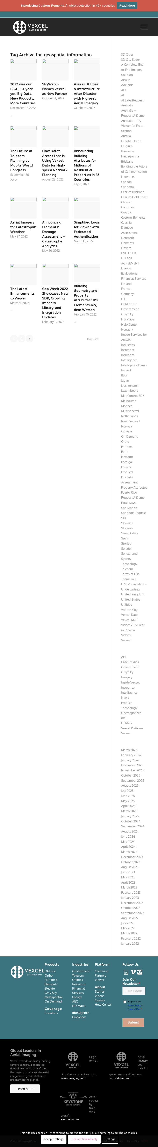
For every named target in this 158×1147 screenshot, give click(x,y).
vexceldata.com (119, 1078)
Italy (124, 375)
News (125, 698)
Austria (126, 136)
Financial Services (133, 279)
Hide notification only (84, 1139)
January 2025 (130, 816)
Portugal (127, 462)
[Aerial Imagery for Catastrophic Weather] (23, 208)
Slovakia (127, 523)
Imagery (126, 677)
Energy (126, 268)
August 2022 (129, 918)
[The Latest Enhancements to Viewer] (23, 274)
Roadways (128, 503)
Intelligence (129, 360)
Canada (126, 182)
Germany (127, 294)
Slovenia (127, 528)
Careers (100, 1000)
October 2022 (130, 908)
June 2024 (128, 836)
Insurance (128, 350)
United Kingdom (132, 594)
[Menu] (142, 27)
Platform (127, 457)
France (125, 289)
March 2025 (129, 811)
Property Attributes (134, 487)
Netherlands (129, 416)
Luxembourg (129, 390)
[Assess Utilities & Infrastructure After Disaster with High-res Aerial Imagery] (87, 69)
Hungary (127, 329)
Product (126, 703)
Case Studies (130, 662)
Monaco (126, 406)
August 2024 (130, 831)
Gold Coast (129, 304)
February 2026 (131, 755)
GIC (123, 299)
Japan (125, 380)
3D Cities (127, 54)
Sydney (126, 559)
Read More (127, 5)
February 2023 (131, 892)
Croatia (126, 212)
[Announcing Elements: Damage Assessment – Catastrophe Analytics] (55, 208)
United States (130, 599)
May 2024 (128, 842)
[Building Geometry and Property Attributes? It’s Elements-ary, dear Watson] (87, 273)
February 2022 (131, 938)
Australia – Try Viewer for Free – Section (133, 126)
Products (127, 472)
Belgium (126, 146)
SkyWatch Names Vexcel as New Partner (54, 89)
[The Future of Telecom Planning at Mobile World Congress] (23, 136)
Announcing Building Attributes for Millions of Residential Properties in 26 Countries (86, 165)
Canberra (127, 187)
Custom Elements (133, 217)
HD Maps (127, 319)
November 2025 (132, 770)
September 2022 (132, 913)
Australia (127, 105)
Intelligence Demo (134, 365)
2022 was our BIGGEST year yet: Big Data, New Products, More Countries (23, 93)
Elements (127, 243)
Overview (79, 1017)
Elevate (126, 248)
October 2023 (130, 862)
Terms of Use (130, 574)
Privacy (126, 467)
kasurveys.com (70, 1119)
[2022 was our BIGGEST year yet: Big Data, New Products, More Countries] (23, 69)
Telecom (127, 569)
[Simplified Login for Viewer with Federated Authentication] (87, 208)
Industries (128, 345)
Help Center (129, 324)
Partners (126, 447)
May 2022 (128, 928)
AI (122, 95)
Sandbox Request (133, 513)
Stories (126, 543)
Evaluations (129, 273)
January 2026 (130, 760)
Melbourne (128, 401)
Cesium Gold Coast (134, 197)
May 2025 (128, 801)
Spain (125, 538)
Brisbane (127, 161)
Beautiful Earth (131, 141)
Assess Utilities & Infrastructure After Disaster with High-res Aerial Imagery (87, 93)
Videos (126, 635)
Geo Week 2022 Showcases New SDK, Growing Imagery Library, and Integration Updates (55, 302)
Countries (127, 207)
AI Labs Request (132, 100)
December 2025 (132, 765)
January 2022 (130, 944)
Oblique (126, 431)
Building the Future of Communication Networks (134, 171)
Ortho (125, 442)
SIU (123, 518)
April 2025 (128, 806)
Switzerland (129, 553)
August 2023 (129, 867)
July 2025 (127, 791)
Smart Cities (129, 533)
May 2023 (128, 877)
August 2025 (130, 785)
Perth (124, 452)
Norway (126, 426)
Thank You (128, 579)
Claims (125, 202)
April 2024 (128, 847)
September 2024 (132, 826)
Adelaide (127, 85)
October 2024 (130, 821)
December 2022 (132, 903)
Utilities (126, 605)
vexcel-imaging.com (73, 1078)
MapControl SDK (132, 396)
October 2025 (130, 775)
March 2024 (129, 852)
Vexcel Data (129, 615)
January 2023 (130, 898)
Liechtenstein (130, 386)
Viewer (126, 640)
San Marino (129, 508)
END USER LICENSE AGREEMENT (130, 258)
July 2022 (127, 923)
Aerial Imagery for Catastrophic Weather (23, 227)
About (125, 80)
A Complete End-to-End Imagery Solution (133, 70)
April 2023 (128, 882)
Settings (110, 1139)
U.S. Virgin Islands (134, 584)
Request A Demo (133, 498)
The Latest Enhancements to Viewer (22, 293)
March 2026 (129, 750)
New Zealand (130, 421)
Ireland (126, 370)
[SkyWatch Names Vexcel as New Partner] (55, 69)
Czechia (126, 223)
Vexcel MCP (129, 620)
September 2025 (132, 781)
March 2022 (129, 933)
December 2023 (132, 857)
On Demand (129, 436)
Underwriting (130, 589)
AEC (124, 90)
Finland (126, 284)
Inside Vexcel (130, 682)
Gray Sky (127, 314)
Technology (129, 564)
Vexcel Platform (132, 728)
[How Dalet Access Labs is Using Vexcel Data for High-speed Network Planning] (55, 136)
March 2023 (129, 887)
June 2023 (128, 872)
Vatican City (129, 610)
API (123, 657)
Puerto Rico (129, 492)
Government (130, 309)
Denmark (127, 238)
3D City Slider (130, 60)
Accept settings (53, 1139)
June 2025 (128, 796)
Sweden (126, 549)
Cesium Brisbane (132, 192)
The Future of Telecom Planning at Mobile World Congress (21, 160)
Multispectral (130, 411)
